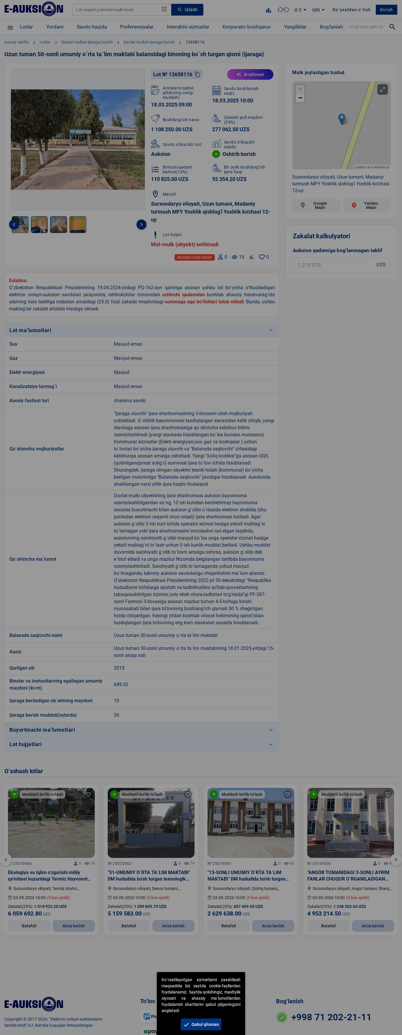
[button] (201, 1024)
